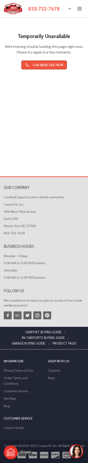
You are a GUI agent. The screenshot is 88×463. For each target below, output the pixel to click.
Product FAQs (65, 343)
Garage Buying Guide (29, 343)
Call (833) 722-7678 (48, 65)
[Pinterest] (47, 315)
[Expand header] (69, 8)
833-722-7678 (44, 8)
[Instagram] (37, 315)
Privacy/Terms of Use (18, 370)
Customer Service (16, 391)
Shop (51, 378)
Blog (7, 406)
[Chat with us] (76, 451)
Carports (54, 370)
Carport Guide (14, 428)
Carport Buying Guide (43, 332)
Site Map (10, 398)
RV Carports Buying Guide (43, 338)
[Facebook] (8, 315)
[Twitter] (27, 315)
